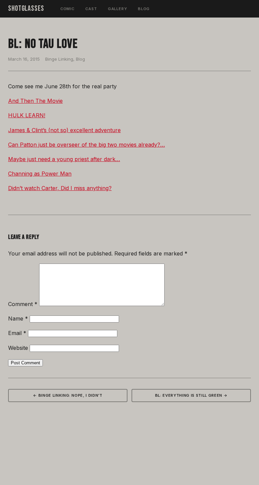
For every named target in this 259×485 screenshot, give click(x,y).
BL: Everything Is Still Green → (191, 395)
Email (17, 333)
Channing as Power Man (39, 173)
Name (18, 318)
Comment (22, 304)
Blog (144, 8)
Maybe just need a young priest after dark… (64, 159)
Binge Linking (59, 59)
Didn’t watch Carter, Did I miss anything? (60, 188)
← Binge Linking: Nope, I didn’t (67, 395)
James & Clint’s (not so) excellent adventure (64, 130)
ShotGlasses (26, 8)
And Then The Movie (35, 100)
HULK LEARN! (26, 115)
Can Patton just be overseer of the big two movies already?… (86, 144)
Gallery (117, 8)
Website (18, 347)
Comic (67, 8)
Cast (91, 8)
